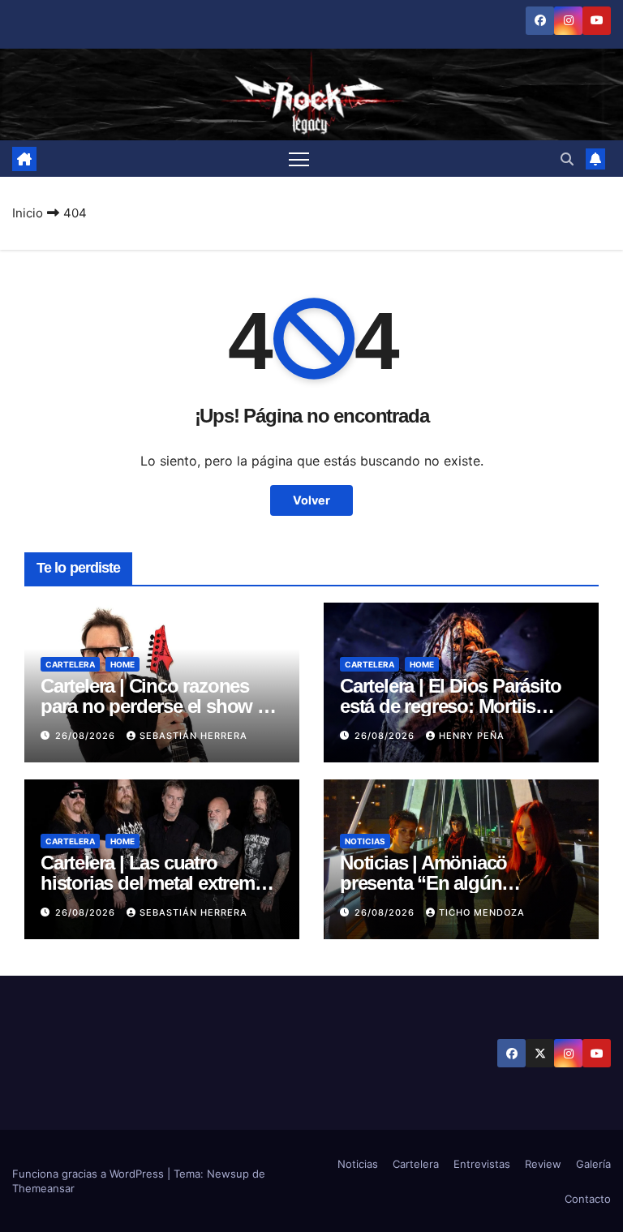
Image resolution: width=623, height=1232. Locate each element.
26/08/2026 (86, 735)
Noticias (365, 841)
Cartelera (70, 664)
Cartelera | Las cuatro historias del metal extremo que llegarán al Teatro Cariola (162, 883)
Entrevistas (481, 1163)
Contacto (588, 1198)
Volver (311, 500)
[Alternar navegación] (299, 158)
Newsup (228, 1173)
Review (543, 1163)
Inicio (27, 213)
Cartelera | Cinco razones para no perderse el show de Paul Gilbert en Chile (159, 706)
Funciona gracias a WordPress (89, 1173)
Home (122, 664)
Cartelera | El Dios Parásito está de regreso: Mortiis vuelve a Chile (450, 706)
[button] (567, 159)
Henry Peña (472, 735)
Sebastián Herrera (193, 735)
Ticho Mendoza (482, 912)
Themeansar (43, 1188)
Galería (593, 1163)
